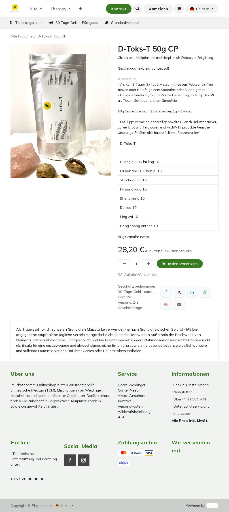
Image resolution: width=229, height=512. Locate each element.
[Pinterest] (166, 304)
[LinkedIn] (192, 292)
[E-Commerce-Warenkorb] (179, 9)
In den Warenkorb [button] (182, 263)
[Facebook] (166, 292)
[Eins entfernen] (124, 263)
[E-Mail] (179, 304)
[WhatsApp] (205, 292)
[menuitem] (35, 9)
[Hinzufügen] (148, 263)
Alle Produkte (22, 36)
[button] (137, 9)
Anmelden (158, 8)
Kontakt (119, 8)
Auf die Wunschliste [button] (140, 274)
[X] (179, 292)
